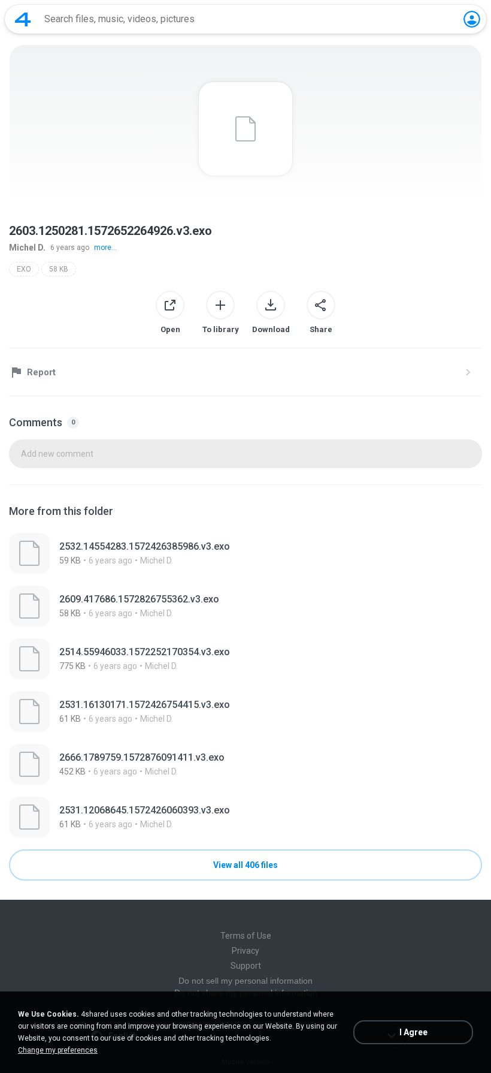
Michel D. (27, 247)
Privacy (245, 951)
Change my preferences (58, 1050)
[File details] (245, 553)
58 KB (58, 269)
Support (246, 965)
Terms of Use (245, 936)
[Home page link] (23, 19)
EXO (24, 269)
